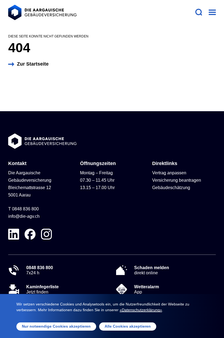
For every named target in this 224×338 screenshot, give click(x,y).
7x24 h (39, 270)
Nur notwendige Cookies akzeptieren (56, 326)
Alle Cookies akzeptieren (128, 326)
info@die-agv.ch (24, 216)
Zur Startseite (33, 64)
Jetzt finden (42, 289)
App (146, 289)
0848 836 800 (25, 209)
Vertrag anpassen (169, 173)
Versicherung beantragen (176, 180)
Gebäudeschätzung (171, 187)
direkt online (151, 270)
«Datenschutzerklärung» (141, 310)
